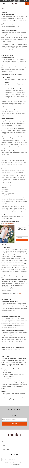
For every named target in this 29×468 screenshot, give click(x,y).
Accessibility (16, 462)
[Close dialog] (28, 225)
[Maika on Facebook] (12, 454)
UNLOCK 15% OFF (21, 239)
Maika (10, 462)
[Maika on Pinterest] (17, 454)
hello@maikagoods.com (14, 464)
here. (20, 293)
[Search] (23, 3)
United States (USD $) (8, 459)
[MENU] (1, 3)
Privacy (21, 462)
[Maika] (14, 3)
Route (17, 120)
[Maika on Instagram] (14, 454)
